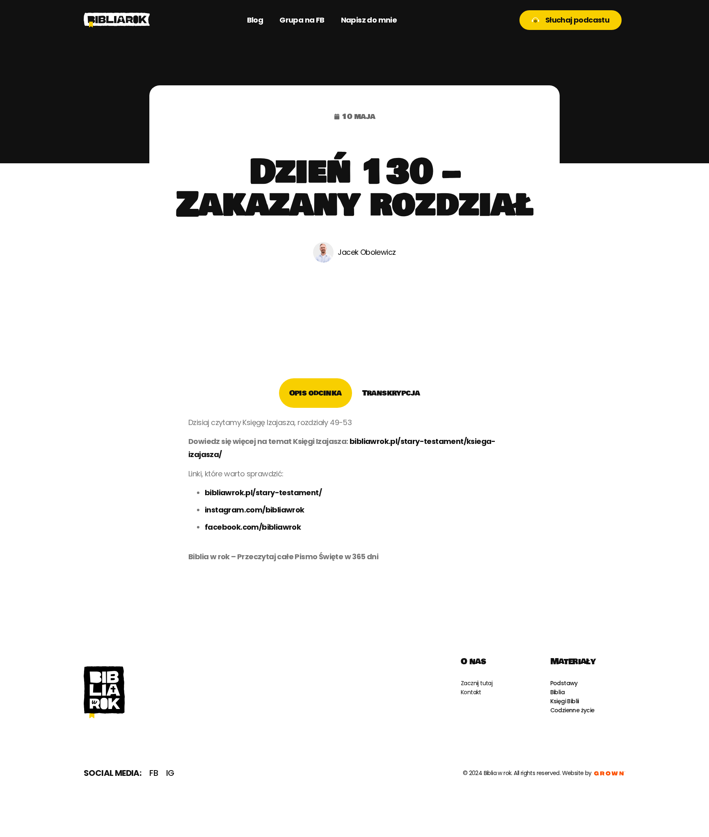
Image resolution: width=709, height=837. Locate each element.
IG (170, 773)
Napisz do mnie (369, 20)
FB (153, 773)
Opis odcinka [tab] (315, 393)
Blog (255, 20)
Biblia (557, 692)
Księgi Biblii (564, 701)
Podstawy (564, 683)
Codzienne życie (572, 710)
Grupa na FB (301, 20)
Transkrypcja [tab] (391, 393)
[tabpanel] (354, 492)
